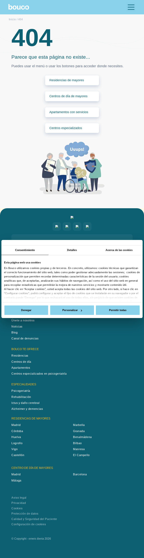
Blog (14, 332)
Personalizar (70, 310)
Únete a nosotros (22, 320)
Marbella (79, 424)
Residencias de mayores (66, 80)
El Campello (81, 455)
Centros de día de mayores (68, 96)
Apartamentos (20, 367)
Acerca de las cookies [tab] (119, 250)
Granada (79, 431)
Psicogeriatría (20, 390)
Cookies (16, 508)
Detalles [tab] (72, 250)
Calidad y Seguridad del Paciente (34, 519)
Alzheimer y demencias (27, 408)
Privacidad (18, 502)
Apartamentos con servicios (68, 112)
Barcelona (80, 474)
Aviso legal (19, 497)
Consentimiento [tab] (25, 250)
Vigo (14, 449)
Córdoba (17, 431)
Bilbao (77, 443)
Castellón (17, 455)
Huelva (16, 437)
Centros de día (21, 361)
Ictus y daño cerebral (25, 402)
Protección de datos (24, 513)
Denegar (26, 310)
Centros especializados (65, 128)
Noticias (16, 326)
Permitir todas (117, 310)
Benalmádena (82, 437)
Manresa (79, 449)
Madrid (16, 424)
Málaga (16, 480)
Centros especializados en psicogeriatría (39, 373)
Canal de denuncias (25, 338)
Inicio (12, 19)
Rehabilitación (21, 396)
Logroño (16, 443)
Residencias (19, 355)
